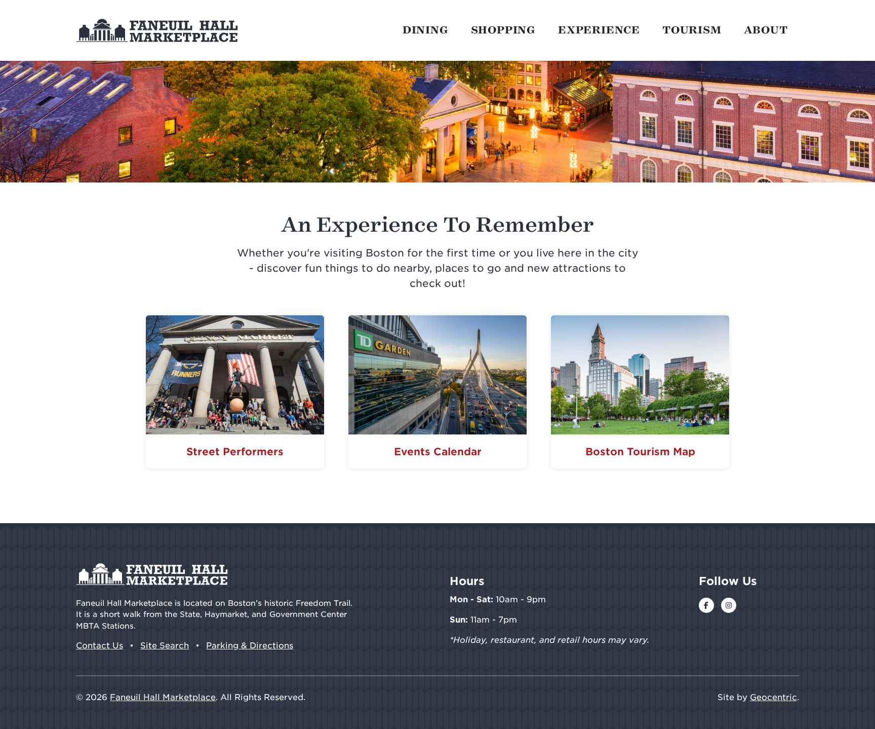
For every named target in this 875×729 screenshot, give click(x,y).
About (766, 30)
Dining (426, 30)
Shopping (503, 30)
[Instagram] (728, 605)
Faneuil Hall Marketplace (163, 697)
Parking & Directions (249, 645)
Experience (599, 30)
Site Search (164, 645)
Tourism (692, 30)
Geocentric (773, 697)
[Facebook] (706, 605)
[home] (157, 30)
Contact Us (99, 645)
